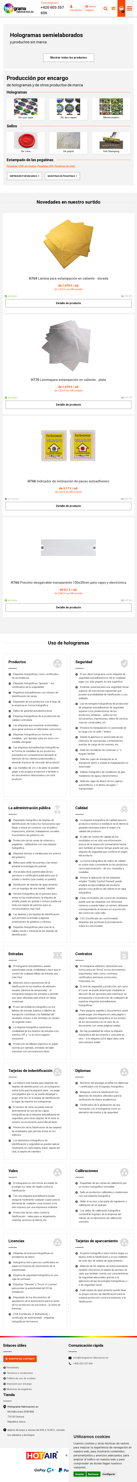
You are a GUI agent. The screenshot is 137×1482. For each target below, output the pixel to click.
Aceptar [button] (79, 1474)
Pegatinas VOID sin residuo (21, 166)
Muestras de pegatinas (61, 176)
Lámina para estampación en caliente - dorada (68, 278)
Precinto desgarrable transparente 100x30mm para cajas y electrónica (68, 583)
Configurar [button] (108, 1474)
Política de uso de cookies (21, 1378)
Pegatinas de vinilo (65, 166)
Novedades (13, 1367)
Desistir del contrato (21, 1359)
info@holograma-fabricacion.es (90, 1357)
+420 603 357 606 (83, 1363)
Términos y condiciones (20, 1373)
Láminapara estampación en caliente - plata (68, 380)
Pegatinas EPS (45, 166)
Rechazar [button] (93, 1474)
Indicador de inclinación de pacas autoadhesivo (68, 481)
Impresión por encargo (24, 176)
